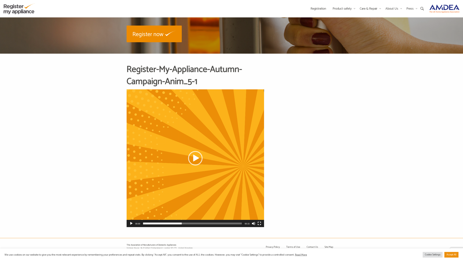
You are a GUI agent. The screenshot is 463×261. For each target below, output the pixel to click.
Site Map (328, 247)
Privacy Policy (273, 247)
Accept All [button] (451, 255)
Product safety (342, 8)
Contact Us (312, 247)
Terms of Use (293, 247)
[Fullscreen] (259, 223)
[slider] (192, 223)
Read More (301, 254)
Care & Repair (368, 8)
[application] (195, 158)
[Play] (131, 223)
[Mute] (253, 223)
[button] (154, 34)
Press (410, 8)
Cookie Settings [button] (432, 255)
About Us (391, 8)
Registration (318, 8)
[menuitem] (318, 9)
